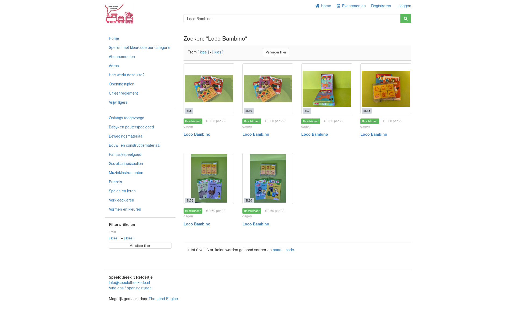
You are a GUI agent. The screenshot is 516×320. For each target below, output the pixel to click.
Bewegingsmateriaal (126, 136)
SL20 (248, 200)
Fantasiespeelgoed (125, 154)
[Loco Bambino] (209, 89)
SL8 (189, 111)
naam (278, 249)
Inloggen (403, 5)
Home (325, 5)
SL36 (190, 200)
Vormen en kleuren (125, 209)
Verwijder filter (140, 245)
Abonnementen (122, 56)
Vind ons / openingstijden (130, 287)
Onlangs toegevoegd (126, 117)
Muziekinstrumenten (126, 172)
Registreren (381, 5)
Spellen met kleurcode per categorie (139, 47)
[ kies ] (115, 237)
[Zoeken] (405, 18)
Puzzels (115, 181)
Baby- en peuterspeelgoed (131, 127)
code (290, 249)
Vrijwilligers (118, 102)
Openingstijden (121, 84)
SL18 (366, 111)
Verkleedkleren (121, 200)
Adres (114, 65)
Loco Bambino (197, 134)
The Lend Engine (163, 298)
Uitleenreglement (123, 93)
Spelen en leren (122, 190)
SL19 (248, 111)
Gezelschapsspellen (126, 163)
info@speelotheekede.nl (129, 282)
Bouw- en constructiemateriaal (134, 145)
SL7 (307, 111)
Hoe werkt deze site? (127, 74)
